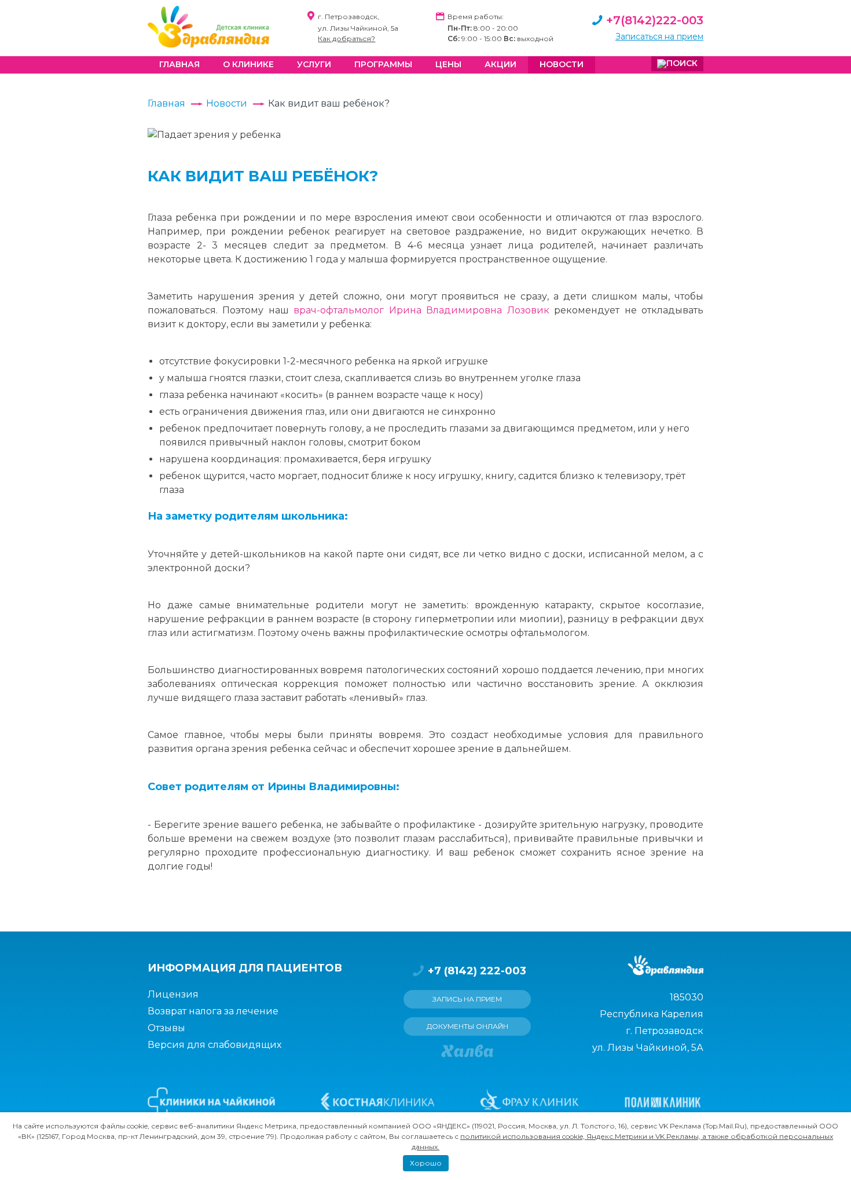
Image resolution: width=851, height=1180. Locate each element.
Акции (500, 64)
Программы (383, 64)
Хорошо (426, 1163)
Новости (562, 64)
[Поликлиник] (662, 1101)
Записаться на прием (659, 36)
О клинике (248, 64)
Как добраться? (346, 38)
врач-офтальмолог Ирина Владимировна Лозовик (421, 310)
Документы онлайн (467, 1026)
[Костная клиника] (377, 1101)
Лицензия (173, 994)
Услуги (314, 64)
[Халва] (467, 1050)
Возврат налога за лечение (213, 1011)
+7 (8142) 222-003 (477, 971)
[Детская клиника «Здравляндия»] (208, 27)
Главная (179, 64)
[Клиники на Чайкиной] (211, 1101)
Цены (448, 64)
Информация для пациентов (245, 968)
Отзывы (166, 1027)
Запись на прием (467, 999)
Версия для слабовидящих (214, 1044)
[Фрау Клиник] (529, 1101)
